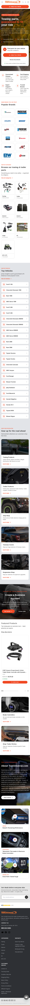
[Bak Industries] (22, 155)
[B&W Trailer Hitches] (7, 155)
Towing (3, 941)
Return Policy (4, 980)
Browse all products (15, 59)
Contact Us (4, 968)
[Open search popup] (23, 2)
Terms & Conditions (6, 986)
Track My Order (5, 971)
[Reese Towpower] (22, 129)
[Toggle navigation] (2, 2)
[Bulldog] (22, 138)
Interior (3, 950)
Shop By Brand (19, 952)
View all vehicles (5, 278)
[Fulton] (7, 147)
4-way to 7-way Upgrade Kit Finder (20, 945)
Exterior (3, 947)
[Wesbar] (22, 121)
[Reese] (22, 112)
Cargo (2, 953)
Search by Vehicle (19, 941)
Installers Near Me (6, 974)
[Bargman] (7, 129)
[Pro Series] (7, 138)
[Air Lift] (22, 147)
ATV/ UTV (3, 959)
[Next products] (28, 691)
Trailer (3, 944)
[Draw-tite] (7, 121)
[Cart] (28, 2)
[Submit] (26, 897)
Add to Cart (16, 682)
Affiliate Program (5, 988)
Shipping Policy (5, 977)
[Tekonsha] (7, 112)
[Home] (12, 2)
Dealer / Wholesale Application (6, 992)
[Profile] (25, 2)
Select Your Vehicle (16, 6)
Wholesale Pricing (19, 949)
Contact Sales (22, 611)
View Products (7, 797)
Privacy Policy (4, 983)
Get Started (7, 611)
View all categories (6, 178)
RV (2, 956)
